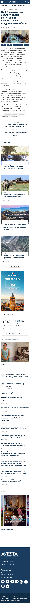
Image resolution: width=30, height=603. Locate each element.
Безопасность (22, 5)
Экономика (12, 5)
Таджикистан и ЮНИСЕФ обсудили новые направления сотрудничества (14, 480)
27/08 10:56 (4, 439)
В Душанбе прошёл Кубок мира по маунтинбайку (14, 519)
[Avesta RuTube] (21, 582)
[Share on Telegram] (9, 45)
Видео (7, 515)
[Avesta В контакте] (17, 581)
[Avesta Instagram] (12, 581)
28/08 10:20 (4, 468)
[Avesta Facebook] (7, 581)
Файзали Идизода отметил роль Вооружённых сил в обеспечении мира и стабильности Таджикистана (14, 166)
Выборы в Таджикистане (11, 114)
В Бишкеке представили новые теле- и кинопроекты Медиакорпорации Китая (13, 436)
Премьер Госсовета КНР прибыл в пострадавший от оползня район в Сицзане (13, 257)
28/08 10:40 (4, 403)
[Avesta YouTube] (3, 581)
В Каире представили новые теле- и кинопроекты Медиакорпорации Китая (13, 444)
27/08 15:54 (4, 476)
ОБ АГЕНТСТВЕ (12, 596)
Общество (15, 9)
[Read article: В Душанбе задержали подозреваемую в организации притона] (15, 352)
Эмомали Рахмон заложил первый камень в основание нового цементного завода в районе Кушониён (17, 376)
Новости (9, 9)
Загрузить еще (15, 266)
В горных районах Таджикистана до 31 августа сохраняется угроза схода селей (13, 472)
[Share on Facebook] (3, 45)
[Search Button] (28, 2)
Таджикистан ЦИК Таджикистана (10, 116)
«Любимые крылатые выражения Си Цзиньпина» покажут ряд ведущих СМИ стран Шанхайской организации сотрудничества (14, 226)
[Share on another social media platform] (26, 45)
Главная (3, 9)
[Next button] (28, 510)
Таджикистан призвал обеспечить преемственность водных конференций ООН (13, 398)
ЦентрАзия (6, 192)
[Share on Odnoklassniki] (20, 45)
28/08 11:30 (6, 200)
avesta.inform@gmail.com (7, 574)
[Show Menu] (2, 2)
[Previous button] (2, 510)
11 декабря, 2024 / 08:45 (8, 27)
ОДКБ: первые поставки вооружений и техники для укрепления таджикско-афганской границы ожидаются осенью (13, 463)
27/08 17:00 (4, 484)
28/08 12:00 (6, 171)
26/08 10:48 (4, 448)
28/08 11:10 (6, 232)
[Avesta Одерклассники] (7, 586)
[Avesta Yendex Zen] (26, 582)
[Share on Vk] (15, 45)
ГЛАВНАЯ (3, 596)
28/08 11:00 (6, 261)
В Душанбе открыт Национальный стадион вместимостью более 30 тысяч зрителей (16, 384)
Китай (4, 222)
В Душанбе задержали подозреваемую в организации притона (10, 366)
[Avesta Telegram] (3, 586)
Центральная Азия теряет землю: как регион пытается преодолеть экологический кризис (14, 196)
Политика (4, 5)
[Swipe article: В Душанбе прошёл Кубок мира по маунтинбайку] (15, 510)
